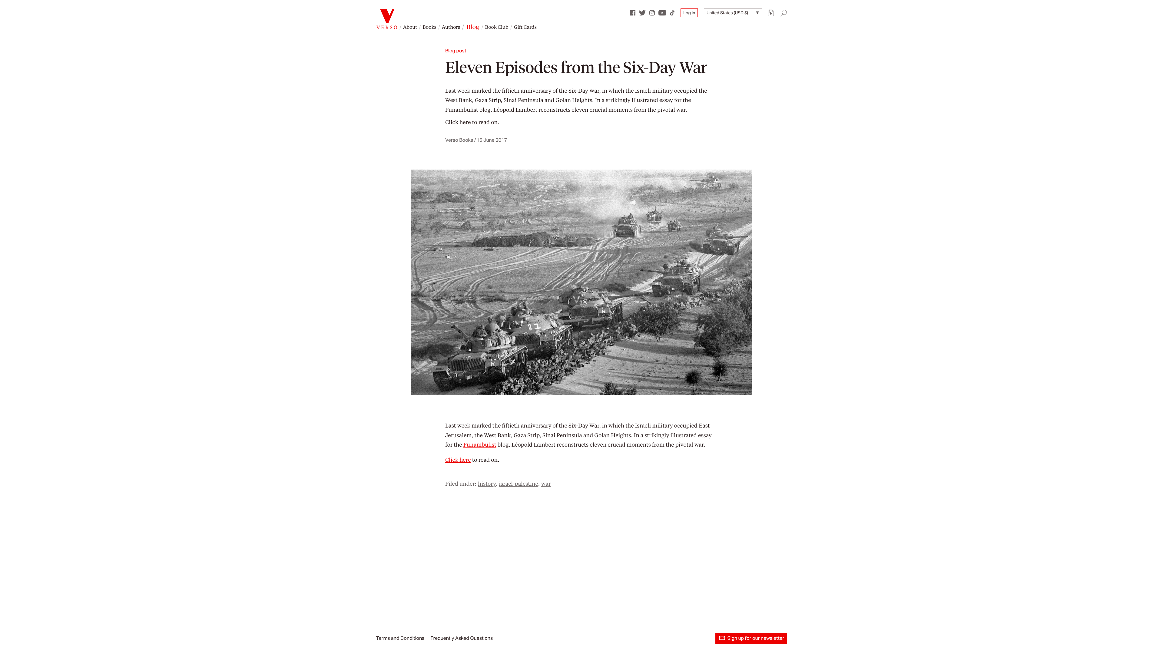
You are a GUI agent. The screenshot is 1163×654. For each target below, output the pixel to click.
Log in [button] (689, 12)
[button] (771, 13)
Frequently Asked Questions (461, 638)
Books (429, 27)
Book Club (496, 27)
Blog (472, 27)
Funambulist (461, 109)
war (546, 483)
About (410, 27)
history (487, 483)
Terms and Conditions (400, 638)
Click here (458, 122)
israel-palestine (518, 483)
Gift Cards (525, 27)
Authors (451, 27)
